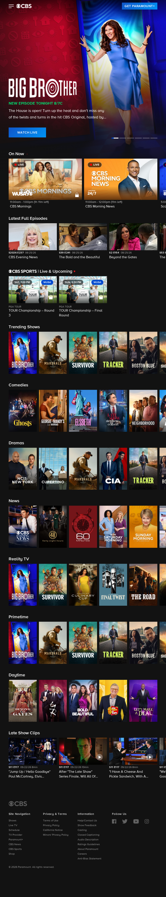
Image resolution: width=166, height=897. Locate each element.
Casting (82, 830)
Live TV (13, 825)
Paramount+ (16, 839)
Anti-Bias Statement (89, 858)
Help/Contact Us (87, 820)
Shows (12, 820)
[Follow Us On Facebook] (114, 821)
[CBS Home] (18, 803)
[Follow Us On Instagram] (147, 821)
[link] (139, 6)
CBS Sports (15, 849)
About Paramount (88, 849)
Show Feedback (87, 825)
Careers (82, 854)
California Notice (53, 830)
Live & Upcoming (55, 271)
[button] (11, 7)
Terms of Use (50, 820)
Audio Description (88, 839)
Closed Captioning (88, 835)
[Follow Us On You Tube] (136, 821)
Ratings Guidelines (89, 844)
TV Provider (15, 835)
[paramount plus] (24, 6)
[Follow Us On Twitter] (125, 821)
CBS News (15, 844)
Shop (12, 854)
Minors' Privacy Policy (56, 835)
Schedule (14, 830)
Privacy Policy (51, 825)
